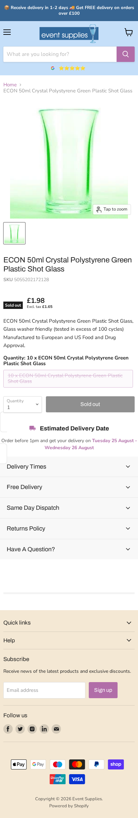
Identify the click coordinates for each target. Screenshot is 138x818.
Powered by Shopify (69, 806)
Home (10, 85)
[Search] (126, 54)
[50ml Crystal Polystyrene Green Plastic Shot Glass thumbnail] (14, 233)
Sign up (103, 690)
